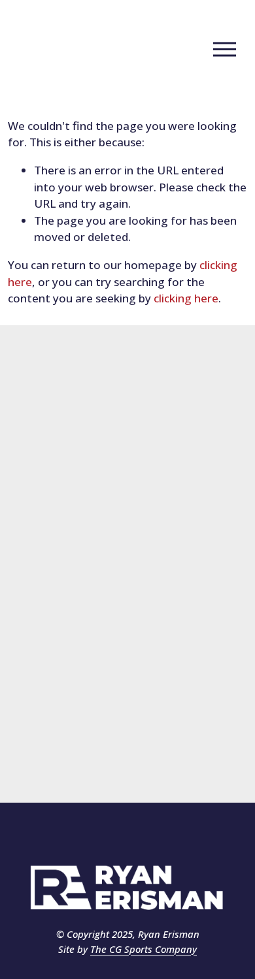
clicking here (186, 298)
